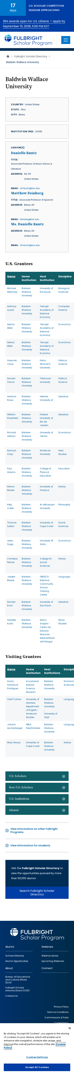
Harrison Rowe (11, 398)
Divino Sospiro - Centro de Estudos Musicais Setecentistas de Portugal (47, 630)
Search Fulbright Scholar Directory (37, 892)
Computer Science (64, 308)
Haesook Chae (12, 362)
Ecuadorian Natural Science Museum (32, 687)
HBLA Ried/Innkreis (33, 726)
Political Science (62, 362)
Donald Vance (11, 380)
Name (11, 276)
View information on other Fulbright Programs (34, 830)
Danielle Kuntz (11, 621)
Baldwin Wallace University (27, 292)
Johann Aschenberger (14, 726)
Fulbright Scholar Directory (30, 56)
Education (64, 468)
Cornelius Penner (12, 560)
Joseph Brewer (11, 578)
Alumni (13, 810)
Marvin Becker (11, 488)
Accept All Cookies (36, 1067)
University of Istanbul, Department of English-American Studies (32, 708)
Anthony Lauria (11, 308)
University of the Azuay (46, 290)
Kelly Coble (10, 506)
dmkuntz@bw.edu (30, 188)
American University (45, 452)
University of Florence (46, 488)
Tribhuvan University (45, 380)
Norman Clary (11, 452)
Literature (63, 396)
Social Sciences (63, 524)
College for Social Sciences (46, 562)
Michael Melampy (12, 290)
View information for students (30, 845)
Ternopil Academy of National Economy (47, 312)
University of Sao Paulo (46, 603)
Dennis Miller (11, 326)
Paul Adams (11, 470)
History (62, 486)
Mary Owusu (14, 742)
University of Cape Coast (46, 524)
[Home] (28, 40)
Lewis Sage (10, 542)
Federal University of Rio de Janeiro (46, 420)
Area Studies (62, 452)
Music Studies (62, 621)
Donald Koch (11, 603)
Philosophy (64, 504)
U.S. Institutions (19, 799)
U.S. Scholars (17, 776)
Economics (64, 324)
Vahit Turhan (14, 699)
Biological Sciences (64, 290)
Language (64, 576)
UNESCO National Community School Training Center (46, 585)
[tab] (37, 776)
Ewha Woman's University (45, 364)
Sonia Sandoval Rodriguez (12, 685)
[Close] (70, 1028)
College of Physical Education (45, 472)
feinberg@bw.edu (29, 219)
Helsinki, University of (46, 398)
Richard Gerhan (11, 434)
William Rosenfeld (12, 416)
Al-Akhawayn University (47, 506)
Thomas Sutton (12, 524)
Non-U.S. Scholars (21, 787)
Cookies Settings (37, 1057)
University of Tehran (46, 434)
